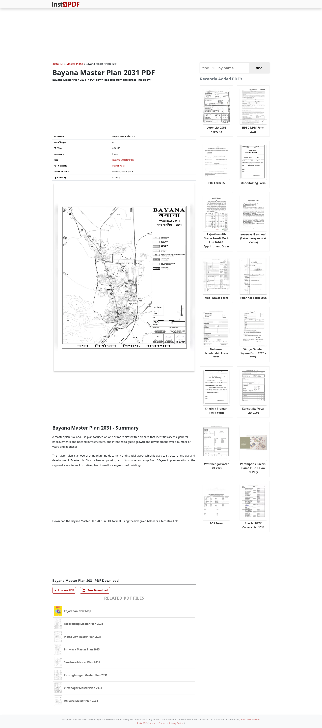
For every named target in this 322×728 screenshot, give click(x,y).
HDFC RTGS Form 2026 (253, 129)
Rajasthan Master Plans (123, 159)
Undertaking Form (253, 183)
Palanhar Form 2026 (253, 298)
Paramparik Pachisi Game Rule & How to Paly (253, 468)
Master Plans (74, 64)
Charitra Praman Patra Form (216, 410)
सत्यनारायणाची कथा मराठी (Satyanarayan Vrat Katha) (253, 238)
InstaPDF (58, 64)
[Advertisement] (161, 35)
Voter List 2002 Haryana (216, 129)
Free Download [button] (95, 590)
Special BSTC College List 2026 (253, 525)
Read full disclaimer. (250, 719)
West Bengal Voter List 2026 (216, 466)
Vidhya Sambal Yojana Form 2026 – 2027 (253, 353)
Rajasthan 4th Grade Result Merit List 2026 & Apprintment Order (216, 240)
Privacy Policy (176, 723)
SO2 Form (216, 523)
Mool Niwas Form (216, 298)
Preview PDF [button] (63, 590)
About (152, 723)
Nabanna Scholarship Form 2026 (216, 353)
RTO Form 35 (216, 183)
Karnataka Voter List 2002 (253, 410)
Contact (162, 723)
